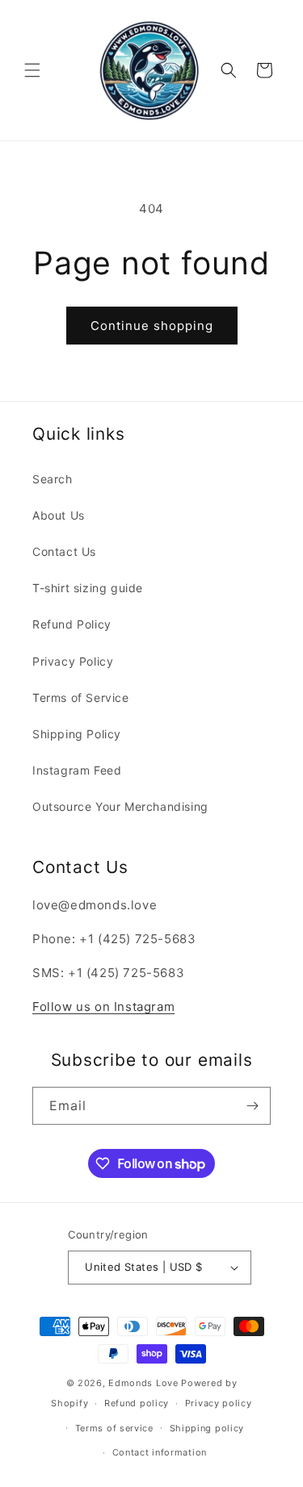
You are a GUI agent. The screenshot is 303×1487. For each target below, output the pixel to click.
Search (52, 479)
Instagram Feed (76, 770)
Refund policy (136, 1403)
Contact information (159, 1452)
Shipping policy (207, 1428)
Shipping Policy (76, 734)
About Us (58, 515)
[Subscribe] (252, 1106)
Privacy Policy (72, 661)
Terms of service (114, 1428)
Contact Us (64, 551)
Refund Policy (72, 624)
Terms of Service (80, 697)
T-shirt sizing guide (87, 588)
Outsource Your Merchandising (120, 806)
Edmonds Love (143, 1383)
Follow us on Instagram (103, 1006)
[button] (32, 70)
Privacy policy (218, 1403)
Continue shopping (151, 325)
